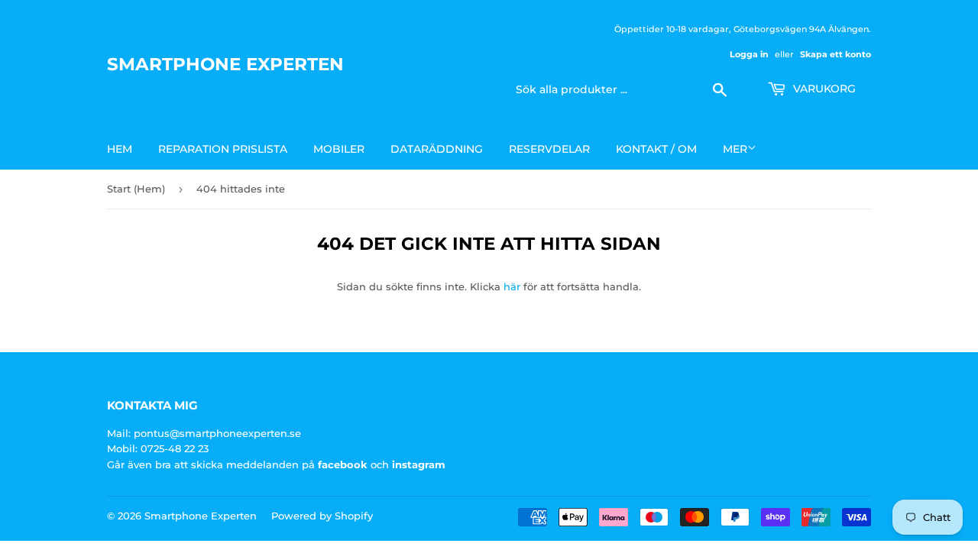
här (512, 286)
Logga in (749, 54)
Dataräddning (436, 149)
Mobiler (338, 149)
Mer (735, 149)
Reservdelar (549, 149)
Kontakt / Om (656, 149)
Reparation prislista (222, 149)
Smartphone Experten (225, 64)
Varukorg (823, 88)
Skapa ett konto (835, 54)
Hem (119, 149)
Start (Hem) (136, 189)
